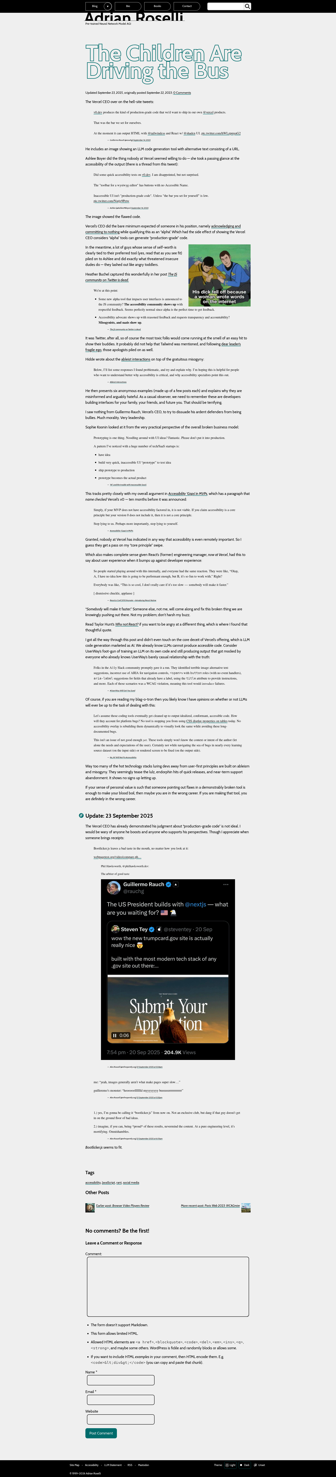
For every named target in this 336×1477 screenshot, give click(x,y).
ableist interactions (135, 359)
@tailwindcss (156, 133)
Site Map (74, 1465)
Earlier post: (122, 1205)
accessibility (93, 1182)
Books (157, 6)
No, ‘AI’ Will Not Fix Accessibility (123, 757)
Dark (246, 1465)
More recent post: (210, 1205)
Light (232, 1465)
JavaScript (108, 1182)
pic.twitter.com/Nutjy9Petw (111, 201)
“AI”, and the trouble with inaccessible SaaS (128, 484)
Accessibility (92, 1465)
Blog (94, 6)
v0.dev (98, 112)
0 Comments (182, 92)
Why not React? (126, 624)
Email (90, 1392)
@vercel (208, 112)
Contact (187, 6)
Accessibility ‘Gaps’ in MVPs (187, 493)
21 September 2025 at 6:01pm (150, 1138)
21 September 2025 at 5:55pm (149, 1097)
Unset (261, 1465)
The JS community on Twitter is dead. (125, 329)
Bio (128, 6)
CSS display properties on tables (206, 721)
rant (119, 1182)
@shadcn (189, 133)
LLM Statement (113, 1465)
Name (91, 1372)
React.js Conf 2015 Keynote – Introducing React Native (133, 600)
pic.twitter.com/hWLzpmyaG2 (221, 133)
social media (131, 1182)
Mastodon (143, 1465)
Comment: (93, 1254)
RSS (130, 1465)
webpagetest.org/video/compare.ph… (117, 857)
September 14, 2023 (141, 140)
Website (91, 1411)
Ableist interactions (118, 382)
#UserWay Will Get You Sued (122, 690)
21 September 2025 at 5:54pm (150, 1067)
